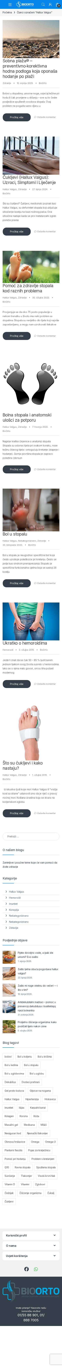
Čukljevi (9, 1201)
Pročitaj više (16, 117)
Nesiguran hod (13, 1133)
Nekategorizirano (27, 540)
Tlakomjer (26, 1175)
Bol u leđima (11, 1065)
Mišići (44, 1124)
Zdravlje (7, 83)
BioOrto (43, 83)
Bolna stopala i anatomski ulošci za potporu (27, 417)
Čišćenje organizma (30, 1192)
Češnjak (9, 1192)
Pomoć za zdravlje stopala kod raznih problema (28, 288)
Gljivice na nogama (40, 1090)
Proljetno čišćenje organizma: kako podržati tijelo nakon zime (37, 1024)
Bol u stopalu (15, 534)
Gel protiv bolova (14, 1090)
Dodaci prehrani (31, 1082)
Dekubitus (10, 1082)
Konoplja (14, 909)
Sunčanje (10, 1175)
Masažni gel (11, 1124)
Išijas (21, 1107)
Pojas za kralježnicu (39, 1150)
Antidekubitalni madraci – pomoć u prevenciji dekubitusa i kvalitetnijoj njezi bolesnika (37, 1006)
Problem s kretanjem (43, 1158)
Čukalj (50, 1192)
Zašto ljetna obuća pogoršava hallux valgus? (38, 971)
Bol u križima (45, 1056)
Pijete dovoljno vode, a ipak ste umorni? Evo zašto (35, 954)
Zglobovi (40, 1184)
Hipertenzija (32, 1099)
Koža (36, 1116)
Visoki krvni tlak (46, 1175)
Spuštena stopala (46, 1167)
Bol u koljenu (25, 1056)
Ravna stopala (22, 1167)
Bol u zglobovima (14, 1073)
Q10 (7, 1167)
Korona (24, 1116)
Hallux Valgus (10, 189)
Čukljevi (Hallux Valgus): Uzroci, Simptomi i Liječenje (29, 180)
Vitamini (25, 1184)
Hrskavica (50, 1099)
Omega (35, 1141)
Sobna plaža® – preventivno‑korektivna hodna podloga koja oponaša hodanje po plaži (30, 68)
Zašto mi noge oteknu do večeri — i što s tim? (38, 987)
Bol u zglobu (37, 1073)
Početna (7, 12)
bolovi (8, 1056)
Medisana (29, 1124)
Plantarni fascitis (13, 1150)
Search (43, 4)
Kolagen (9, 1116)
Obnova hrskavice (15, 1141)
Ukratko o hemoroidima (25, 643)
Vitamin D (10, 1184)
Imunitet (13, 903)
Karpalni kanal (38, 1107)
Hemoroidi (8, 649)
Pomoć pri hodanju (15, 1158)
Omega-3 (50, 1141)
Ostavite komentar (46, 117)
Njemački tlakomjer (37, 1133)
